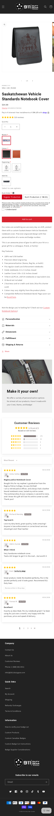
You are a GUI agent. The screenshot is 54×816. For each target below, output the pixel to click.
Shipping (4, 108)
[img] (10, 470)
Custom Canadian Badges (15, 738)
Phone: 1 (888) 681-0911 (14, 667)
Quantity (5, 122)
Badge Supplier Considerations (17, 749)
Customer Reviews (12, 661)
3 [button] (27, 628)
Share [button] (7, 351)
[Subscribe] (46, 782)
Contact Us (9, 650)
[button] (3, 7)
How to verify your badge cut (17, 727)
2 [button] (23, 628)
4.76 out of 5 (34, 428)
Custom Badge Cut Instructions (18, 744)
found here (11, 297)
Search (8, 688)
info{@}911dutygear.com (15, 672)
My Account (9, 694)
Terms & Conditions (13, 711)
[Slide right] (32, 81)
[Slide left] (21, 81)
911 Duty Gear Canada (29, 811)
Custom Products (12, 732)
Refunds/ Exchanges (13, 705)
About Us (9, 655)
